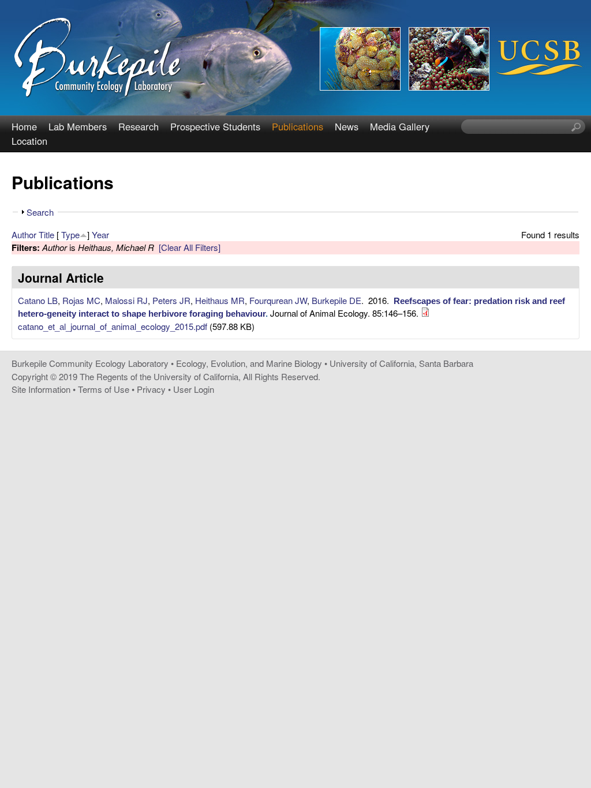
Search (40, 212)
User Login (193, 389)
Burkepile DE (336, 300)
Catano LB (38, 300)
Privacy (151, 389)
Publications (297, 126)
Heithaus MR (220, 300)
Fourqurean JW (278, 300)
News (346, 126)
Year (100, 234)
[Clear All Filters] (189, 247)
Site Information (41, 389)
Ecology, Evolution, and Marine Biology (249, 363)
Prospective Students (215, 126)
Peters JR (171, 300)
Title (46, 234)
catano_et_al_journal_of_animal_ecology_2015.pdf (112, 326)
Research (138, 126)
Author (24, 234)
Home (24, 126)
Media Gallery (399, 126)
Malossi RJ (126, 300)
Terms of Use (103, 389)
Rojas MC (81, 300)
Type (70, 234)
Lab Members (77, 126)
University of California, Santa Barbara (401, 363)
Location (29, 141)
